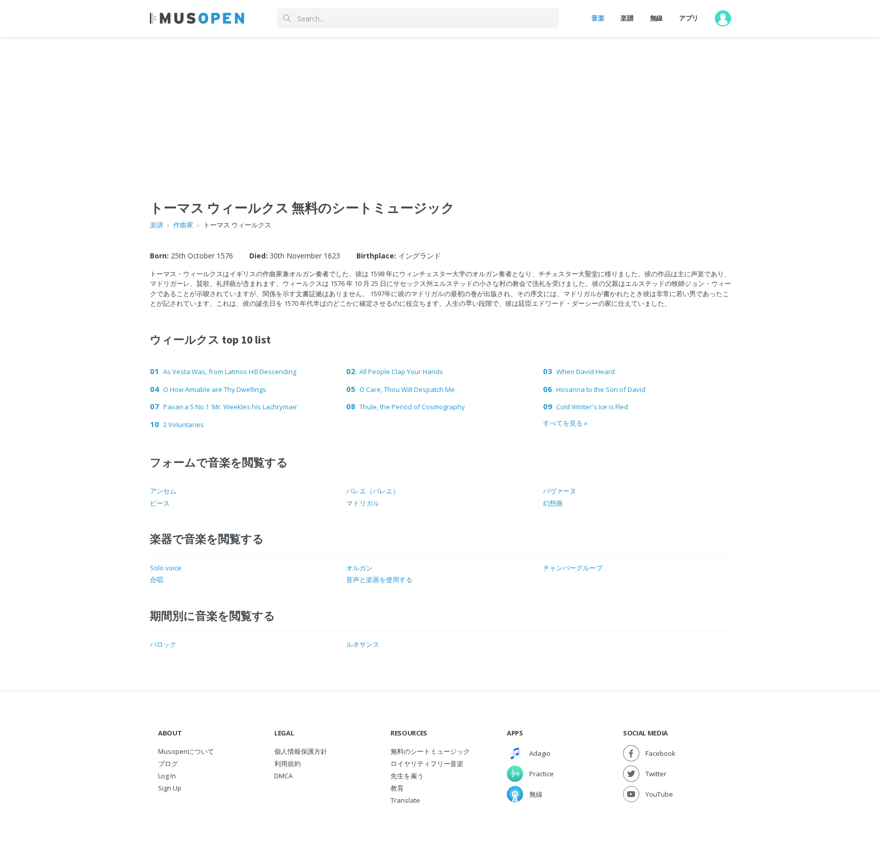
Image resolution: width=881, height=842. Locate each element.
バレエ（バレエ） (372, 490)
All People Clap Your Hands (401, 371)
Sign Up (170, 788)
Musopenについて (186, 751)
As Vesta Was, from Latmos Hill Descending (229, 371)
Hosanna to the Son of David (600, 389)
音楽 (597, 17)
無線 (656, 17)
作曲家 (183, 224)
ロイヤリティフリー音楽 (427, 763)
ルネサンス (362, 644)
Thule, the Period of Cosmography (412, 406)
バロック (163, 644)
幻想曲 (553, 503)
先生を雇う (407, 775)
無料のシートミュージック (430, 751)
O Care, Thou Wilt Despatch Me (407, 389)
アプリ (688, 17)
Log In (167, 775)
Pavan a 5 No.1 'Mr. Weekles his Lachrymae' (230, 406)
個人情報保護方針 (300, 751)
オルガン (359, 567)
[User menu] (723, 18)
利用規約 (287, 763)
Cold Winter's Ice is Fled (592, 406)
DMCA (283, 775)
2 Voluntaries (183, 424)
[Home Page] (197, 18)
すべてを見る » (565, 423)
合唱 (156, 579)
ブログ (168, 763)
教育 (397, 788)
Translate (405, 800)
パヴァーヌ (559, 490)
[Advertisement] (440, 108)
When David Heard (585, 371)
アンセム (163, 490)
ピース (160, 503)
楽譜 (626, 17)
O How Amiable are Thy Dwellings (214, 389)
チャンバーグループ (573, 567)
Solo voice (166, 567)
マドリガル (362, 503)
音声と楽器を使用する (379, 579)
